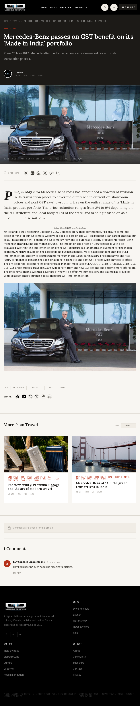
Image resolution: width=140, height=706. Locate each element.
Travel (54, 7)
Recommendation (14, 675)
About (76, 651)
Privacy (77, 675)
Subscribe (128, 7)
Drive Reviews (81, 609)
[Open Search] (104, 7)
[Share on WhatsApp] (38, 173)
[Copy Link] (51, 173)
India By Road (11, 651)
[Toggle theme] (114, 7)
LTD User (19, 72)
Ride (75, 633)
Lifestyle (65, 7)
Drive (44, 7)
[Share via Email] (58, 173)
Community (80, 7)
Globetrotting (11, 657)
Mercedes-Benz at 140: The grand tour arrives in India (102, 485)
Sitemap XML (86, 696)
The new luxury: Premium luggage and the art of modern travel (34, 487)
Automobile (18, 388)
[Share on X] (45, 173)
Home (6, 21)
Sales (63, 388)
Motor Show (80, 621)
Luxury (50, 388)
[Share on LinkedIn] (32, 173)
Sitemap (130, 694)
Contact (77, 669)
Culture (8, 663)
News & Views (81, 627)
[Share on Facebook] (26, 173)
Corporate (35, 388)
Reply (17, 573)
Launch (77, 615)
